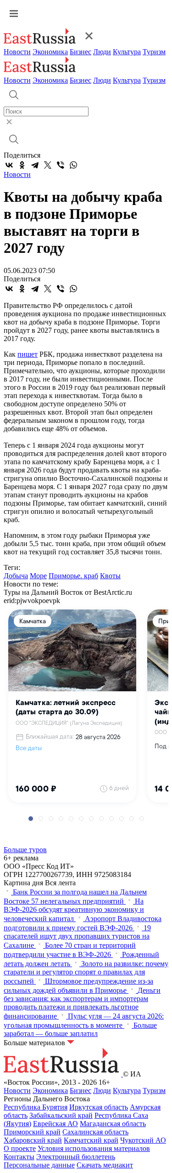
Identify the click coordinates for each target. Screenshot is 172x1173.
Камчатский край (91, 1140)
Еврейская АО (55, 1123)
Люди (102, 52)
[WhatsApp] (73, 165)
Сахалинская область (95, 1132)
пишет (27, 354)
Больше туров (25, 850)
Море (38, 576)
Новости (17, 52)
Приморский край (32, 1132)
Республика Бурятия (35, 1107)
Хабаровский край (33, 1140)
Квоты (110, 576)
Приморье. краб (73, 576)
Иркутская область (98, 1107)
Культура (127, 52)
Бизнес (80, 52)
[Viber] (60, 165)
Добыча (16, 576)
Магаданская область (113, 1123)
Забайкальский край (61, 1115)
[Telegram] (34, 165)
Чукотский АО (143, 1140)
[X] (47, 165)
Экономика (50, 52)
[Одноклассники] (22, 165)
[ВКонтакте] (9, 165)
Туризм (154, 52)
